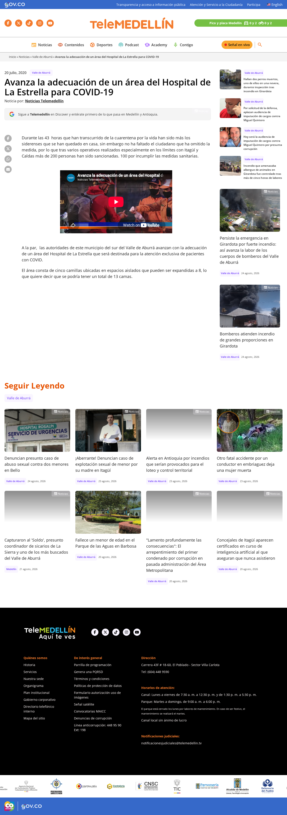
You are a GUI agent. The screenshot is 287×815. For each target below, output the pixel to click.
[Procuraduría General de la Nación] (35, 786)
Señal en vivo (239, 44)
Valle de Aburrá (42, 57)
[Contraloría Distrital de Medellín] (96, 786)
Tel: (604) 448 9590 (155, 672)
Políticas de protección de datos (98, 686)
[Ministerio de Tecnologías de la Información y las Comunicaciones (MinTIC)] (156, 786)
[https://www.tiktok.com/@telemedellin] (116, 632)
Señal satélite (84, 704)
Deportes (101, 45)
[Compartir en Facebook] (8, 138)
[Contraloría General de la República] (65, 786)
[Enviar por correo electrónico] (8, 169)
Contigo (183, 45)
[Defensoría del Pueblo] (247, 786)
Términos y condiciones (91, 679)
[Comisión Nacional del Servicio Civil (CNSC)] (126, 786)
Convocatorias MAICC (90, 711)
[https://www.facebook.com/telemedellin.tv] (94, 632)
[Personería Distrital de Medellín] (186, 786)
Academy (155, 45)
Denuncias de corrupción (93, 718)
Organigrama (33, 686)
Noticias (41, 45)
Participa (253, 4)
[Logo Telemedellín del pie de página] (49, 632)
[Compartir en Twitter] (8, 148)
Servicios (30, 672)
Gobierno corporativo (39, 699)
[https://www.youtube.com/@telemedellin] (137, 632)
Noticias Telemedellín (44, 100)
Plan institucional (37, 692)
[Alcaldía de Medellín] (216, 786)
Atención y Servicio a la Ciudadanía (216, 4)
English (277, 4)
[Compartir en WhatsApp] (8, 159)
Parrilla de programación (92, 665)
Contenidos (71, 45)
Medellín (11, 569)
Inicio (12, 57)
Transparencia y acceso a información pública (150, 4)
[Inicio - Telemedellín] (131, 23)
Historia (29, 665)
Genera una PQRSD (88, 672)
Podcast (128, 45)
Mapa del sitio (34, 718)
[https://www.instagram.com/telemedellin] (126, 632)
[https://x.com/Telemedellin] (105, 632)
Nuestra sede (34, 679)
